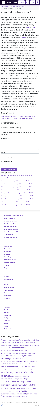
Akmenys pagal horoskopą (10, 340)
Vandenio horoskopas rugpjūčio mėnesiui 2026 (16, 184)
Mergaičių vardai (8, 358)
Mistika (6, 282)
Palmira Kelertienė (20, 358)
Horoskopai (12, 2)
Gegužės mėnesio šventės (31, 345)
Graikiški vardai (6, 348)
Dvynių (27, 27)
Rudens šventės (23, 369)
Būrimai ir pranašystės (11, 257)
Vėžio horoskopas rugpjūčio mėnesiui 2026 (15, 205)
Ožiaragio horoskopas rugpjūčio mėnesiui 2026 (16, 187)
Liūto (33, 27)
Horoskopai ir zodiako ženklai (13, 215)
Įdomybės (7, 298)
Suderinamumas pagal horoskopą (14, 379)
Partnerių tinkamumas (23, 361)
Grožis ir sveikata (9, 262)
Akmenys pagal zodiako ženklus (23, 118)
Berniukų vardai (17, 345)
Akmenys (7, 254)
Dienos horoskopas (10, 218)
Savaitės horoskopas (10, 223)
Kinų (32, 2)
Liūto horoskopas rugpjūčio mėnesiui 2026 (15, 202)
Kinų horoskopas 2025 (11, 229)
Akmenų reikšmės (7, 116)
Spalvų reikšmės (26, 376)
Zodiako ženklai (9, 234)
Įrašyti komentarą (9, 169)
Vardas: (4, 152)
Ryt (27, 2)
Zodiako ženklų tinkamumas (25, 394)
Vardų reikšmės (8, 290)
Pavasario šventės (10, 364)
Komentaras (5, 138)
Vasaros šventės (15, 388)
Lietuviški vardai (7, 356)
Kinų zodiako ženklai (10, 237)
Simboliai (7, 249)
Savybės (6, 268)
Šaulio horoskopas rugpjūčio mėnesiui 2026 (15, 190)
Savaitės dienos (9, 310)
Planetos (6, 284)
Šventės (6, 293)
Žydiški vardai (23, 396)
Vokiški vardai (25, 388)
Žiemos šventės (14, 396)
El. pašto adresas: (7, 161)
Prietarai (6, 265)
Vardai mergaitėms (20, 385)
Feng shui (7, 320)
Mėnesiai (6, 312)
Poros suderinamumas (10, 366)
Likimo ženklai (17, 355)
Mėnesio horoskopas (10, 226)
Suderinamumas (9, 287)
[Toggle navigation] (3, 2)
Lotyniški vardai (26, 356)
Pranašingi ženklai (5, 369)
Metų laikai (7, 315)
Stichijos (6, 318)
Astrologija (7, 251)
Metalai (6, 326)
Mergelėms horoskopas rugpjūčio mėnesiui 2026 (17, 199)
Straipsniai (7, 329)
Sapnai (6, 323)
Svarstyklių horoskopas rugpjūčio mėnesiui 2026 (17, 196)
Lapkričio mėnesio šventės (28, 353)
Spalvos (6, 276)
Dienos (21, 2)
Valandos (7, 307)
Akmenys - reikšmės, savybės (18, 6)
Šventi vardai (5, 396)
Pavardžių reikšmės (10, 259)
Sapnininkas (8, 246)
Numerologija (8, 295)
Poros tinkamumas (27, 366)
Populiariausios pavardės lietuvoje (26, 364)
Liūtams (23, 37)
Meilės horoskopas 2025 (11, 232)
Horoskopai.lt (5, 6)
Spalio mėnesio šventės (16, 376)
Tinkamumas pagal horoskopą (13, 382)
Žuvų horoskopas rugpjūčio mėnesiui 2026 (15, 181)
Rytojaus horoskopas (10, 221)
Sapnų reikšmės (15, 372)
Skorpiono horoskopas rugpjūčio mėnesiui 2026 (17, 193)
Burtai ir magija (8, 279)
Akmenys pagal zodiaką (21, 116)
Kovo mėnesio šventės (16, 353)
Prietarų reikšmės (14, 369)
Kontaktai (36, 405)
